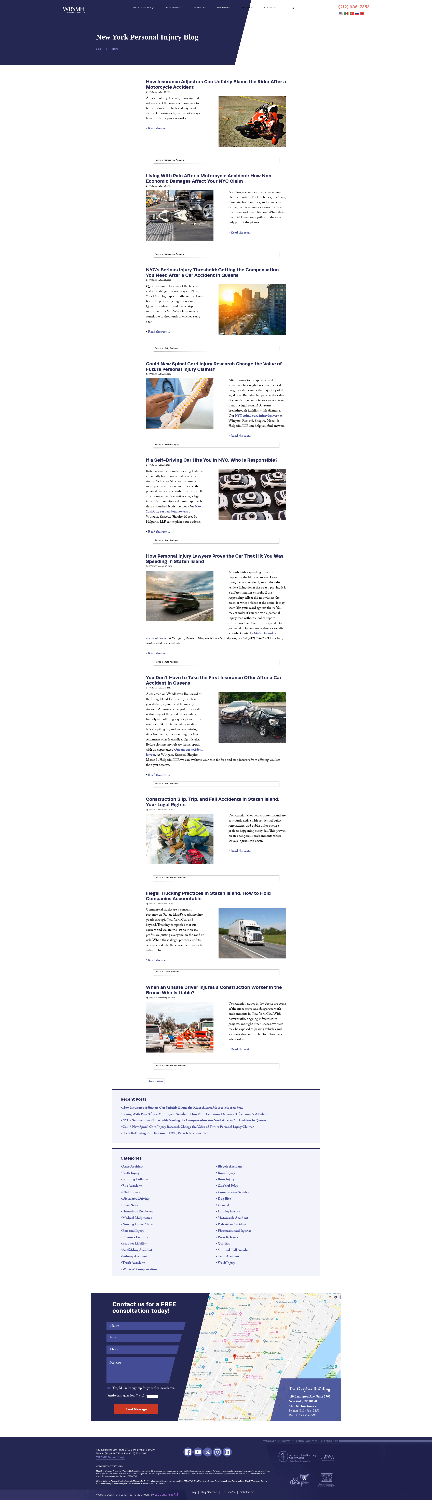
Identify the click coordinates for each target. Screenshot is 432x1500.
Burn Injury (226, 1180)
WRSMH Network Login (110, 1457)
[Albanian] (362, 14)
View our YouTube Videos (197, 1452)
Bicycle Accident (230, 1167)
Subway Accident (134, 1257)
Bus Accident (132, 1186)
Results (199, 7)
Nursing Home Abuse (137, 1225)
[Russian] (357, 14)
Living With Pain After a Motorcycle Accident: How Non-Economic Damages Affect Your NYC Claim (210, 178)
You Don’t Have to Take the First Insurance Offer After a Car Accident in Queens (213, 680)
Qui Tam (224, 1244)
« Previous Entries (155, 1081)
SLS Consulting (163, 1494)
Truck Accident (172, 971)
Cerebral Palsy (228, 1186)
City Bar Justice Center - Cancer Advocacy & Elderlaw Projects (326, 1480)
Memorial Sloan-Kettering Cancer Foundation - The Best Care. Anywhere (297, 1456)
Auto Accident (171, 348)
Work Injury (226, 1263)
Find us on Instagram (217, 1452)
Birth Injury (131, 1173)
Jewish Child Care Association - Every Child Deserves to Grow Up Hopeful (327, 1457)
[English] (341, 14)
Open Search (292, 7)
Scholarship (247, 1492)
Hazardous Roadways (137, 1212)
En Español (228, 1492)
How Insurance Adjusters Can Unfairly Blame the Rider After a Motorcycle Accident (216, 84)
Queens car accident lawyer (174, 752)
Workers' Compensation (139, 1270)
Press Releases (228, 1237)
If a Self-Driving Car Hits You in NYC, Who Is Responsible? (212, 460)
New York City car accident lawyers (173, 509)
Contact (270, 7)
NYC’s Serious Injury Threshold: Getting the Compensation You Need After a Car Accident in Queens (212, 272)
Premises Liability (135, 1237)
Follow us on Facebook (188, 1452)
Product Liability (134, 1244)
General (223, 1205)
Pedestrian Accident (232, 1225)
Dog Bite (224, 1199)
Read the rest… (159, 129)
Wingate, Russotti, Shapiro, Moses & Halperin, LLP (73, 7)
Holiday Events (229, 1212)
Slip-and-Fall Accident (234, 1250)
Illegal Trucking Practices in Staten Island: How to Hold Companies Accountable (208, 895)
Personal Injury (172, 444)
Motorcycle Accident (174, 160)
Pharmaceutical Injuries (234, 1231)
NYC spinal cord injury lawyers (257, 416)
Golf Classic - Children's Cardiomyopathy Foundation (300, 1481)
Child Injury (131, 1193)
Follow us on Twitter (207, 1452)
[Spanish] (346, 14)
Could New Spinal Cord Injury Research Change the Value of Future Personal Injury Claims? (214, 366)
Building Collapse (135, 1180)
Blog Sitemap (209, 1492)
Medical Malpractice (137, 1218)
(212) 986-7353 (354, 7)
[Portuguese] (352, 14)
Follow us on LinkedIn (227, 1452)
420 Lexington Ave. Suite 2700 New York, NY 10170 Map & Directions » (310, 1402)
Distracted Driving (135, 1199)
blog (98, 48)
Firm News (130, 1205)
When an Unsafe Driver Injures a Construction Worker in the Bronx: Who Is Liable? (214, 989)
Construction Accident (175, 877)
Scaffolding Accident (137, 1250)
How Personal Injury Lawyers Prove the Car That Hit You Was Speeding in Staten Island (215, 558)
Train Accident (228, 1257)
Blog (193, 1492)
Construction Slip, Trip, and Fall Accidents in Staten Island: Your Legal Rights (212, 801)
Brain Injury (226, 1173)
